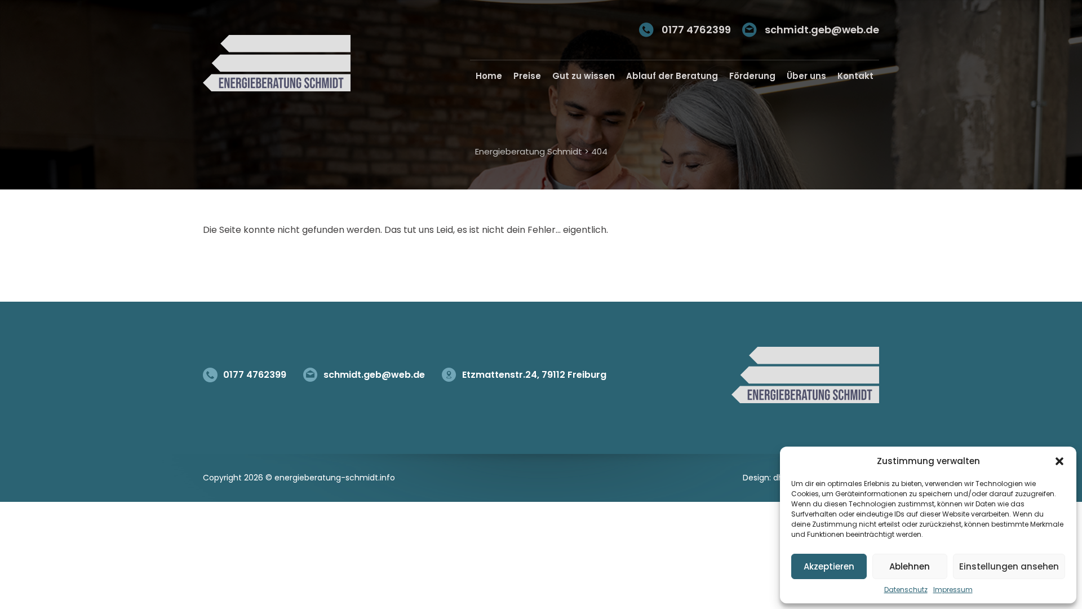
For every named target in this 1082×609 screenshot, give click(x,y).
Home (489, 76)
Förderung (752, 76)
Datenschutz (906, 589)
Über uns (806, 76)
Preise (527, 76)
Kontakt (855, 76)
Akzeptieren (829, 566)
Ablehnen (909, 566)
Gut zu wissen (583, 76)
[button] (1059, 461)
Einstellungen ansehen (1009, 566)
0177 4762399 (696, 30)
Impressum (953, 589)
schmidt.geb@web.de (822, 30)
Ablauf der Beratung (672, 76)
